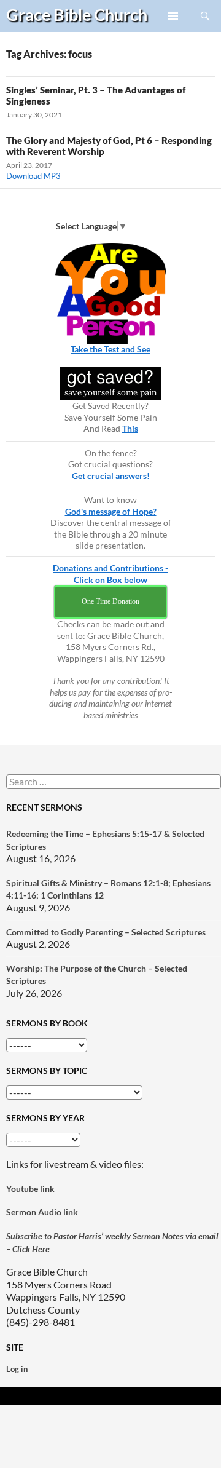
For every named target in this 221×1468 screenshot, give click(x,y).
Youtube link (30, 1188)
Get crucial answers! (111, 475)
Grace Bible (76, 14)
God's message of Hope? (111, 511)
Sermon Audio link (42, 1212)
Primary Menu (173, 31)
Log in (17, 1369)
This (130, 428)
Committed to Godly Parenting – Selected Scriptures (106, 932)
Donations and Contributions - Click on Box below (110, 574)
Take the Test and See (110, 349)
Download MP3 (33, 176)
